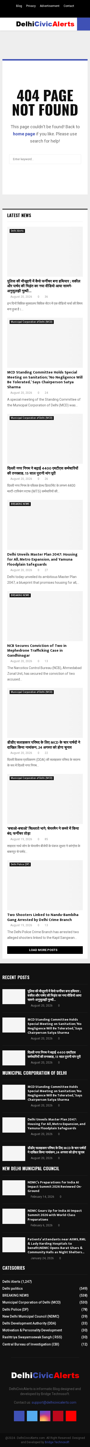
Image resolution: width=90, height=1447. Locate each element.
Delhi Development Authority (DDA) (29, 1323)
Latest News (19, 215)
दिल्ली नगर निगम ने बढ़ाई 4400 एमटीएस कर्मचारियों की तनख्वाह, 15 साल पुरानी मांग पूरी (42, 471)
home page (24, 133)
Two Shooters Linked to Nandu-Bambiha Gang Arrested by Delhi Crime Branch (42, 917)
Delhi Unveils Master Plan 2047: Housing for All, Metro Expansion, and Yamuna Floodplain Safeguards (42, 559)
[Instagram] (45, 1416)
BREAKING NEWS (20, 504)
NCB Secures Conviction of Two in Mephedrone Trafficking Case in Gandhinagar (36, 651)
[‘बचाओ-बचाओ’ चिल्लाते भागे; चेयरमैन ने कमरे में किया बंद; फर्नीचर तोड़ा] (45, 799)
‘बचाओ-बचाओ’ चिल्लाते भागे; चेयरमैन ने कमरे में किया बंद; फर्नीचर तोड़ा (43, 831)
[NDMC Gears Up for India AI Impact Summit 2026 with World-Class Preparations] (13, 1216)
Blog (19, 6)
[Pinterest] (58, 1416)
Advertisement (50, 6)
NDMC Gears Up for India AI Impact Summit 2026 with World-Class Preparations (55, 1215)
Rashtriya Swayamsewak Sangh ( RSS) (32, 1337)
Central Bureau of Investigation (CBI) (30, 1344)
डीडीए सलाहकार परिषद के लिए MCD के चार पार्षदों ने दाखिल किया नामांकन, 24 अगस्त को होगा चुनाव (43, 745)
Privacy (31, 6)
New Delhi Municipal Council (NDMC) (30, 1316)
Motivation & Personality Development (32, 1330)
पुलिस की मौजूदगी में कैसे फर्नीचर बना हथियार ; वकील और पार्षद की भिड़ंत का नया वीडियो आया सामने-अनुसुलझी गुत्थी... (43, 286)
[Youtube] (71, 1416)
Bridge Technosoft (57, 1442)
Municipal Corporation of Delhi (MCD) (32, 322)
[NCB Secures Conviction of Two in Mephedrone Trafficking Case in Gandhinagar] (45, 616)
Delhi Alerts (17, 231)
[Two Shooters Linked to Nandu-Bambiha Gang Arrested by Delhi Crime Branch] (45, 885)
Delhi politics (12, 1288)
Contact (69, 6)
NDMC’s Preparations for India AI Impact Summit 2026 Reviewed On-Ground (55, 1187)
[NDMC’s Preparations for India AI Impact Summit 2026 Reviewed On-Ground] (13, 1187)
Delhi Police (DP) (20, 864)
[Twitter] (32, 1416)
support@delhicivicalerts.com (54, 1402)
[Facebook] (19, 1416)
